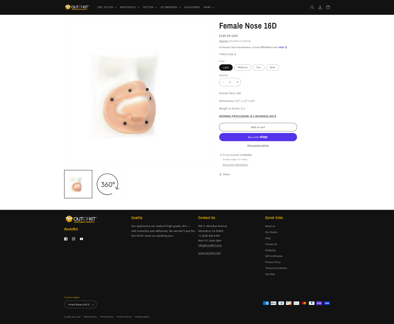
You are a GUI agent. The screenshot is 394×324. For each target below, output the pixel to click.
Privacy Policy (273, 262)
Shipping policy (142, 316)
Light (226, 67)
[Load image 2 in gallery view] (108, 184)
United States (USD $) (79, 304)
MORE (207, 7)
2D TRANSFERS (169, 7)
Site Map (270, 274)
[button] (106, 7)
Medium (242, 67)
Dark (272, 67)
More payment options (258, 145)
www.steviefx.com (209, 253)
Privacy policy (106, 316)
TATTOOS (148, 7)
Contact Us (271, 244)
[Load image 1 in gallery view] (78, 184)
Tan (258, 67)
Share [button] (226, 174)
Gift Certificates (274, 256)
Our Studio (271, 232)
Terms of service (124, 316)
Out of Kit (76, 317)
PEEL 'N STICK (105, 7)
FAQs (268, 238)
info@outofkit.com (210, 245)
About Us (270, 226)
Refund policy (90, 316)
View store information (235, 164)
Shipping (223, 40)
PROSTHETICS (128, 7)
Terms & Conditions (276, 268)
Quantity (223, 75)
